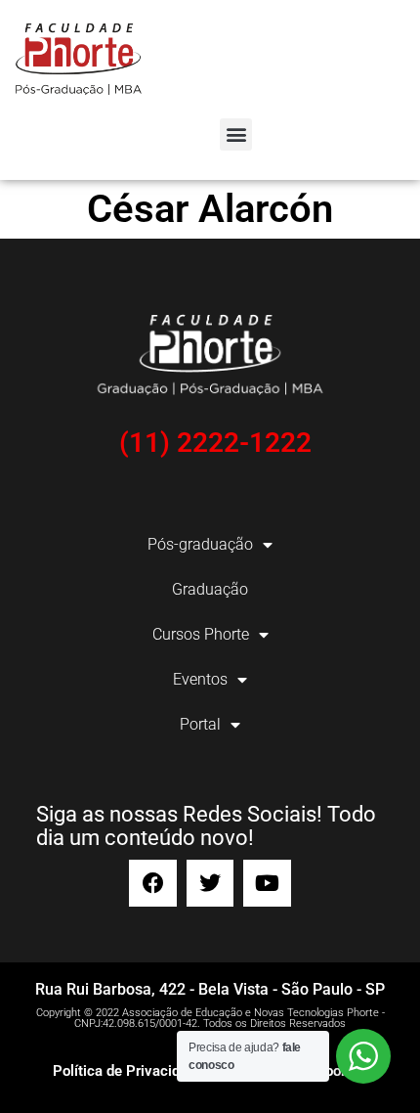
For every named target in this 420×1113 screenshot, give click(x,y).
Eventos (200, 679)
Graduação (210, 589)
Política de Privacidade (128, 1071)
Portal (200, 724)
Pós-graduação (200, 544)
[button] (236, 134)
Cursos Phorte (200, 634)
